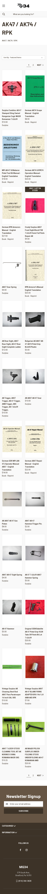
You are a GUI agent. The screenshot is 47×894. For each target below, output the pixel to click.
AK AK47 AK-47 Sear (33, 398)
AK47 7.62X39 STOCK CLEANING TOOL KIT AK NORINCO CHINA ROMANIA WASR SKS (11, 753)
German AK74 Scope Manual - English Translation (33, 113)
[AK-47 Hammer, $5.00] (12, 607)
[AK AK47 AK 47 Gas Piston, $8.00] (12, 499)
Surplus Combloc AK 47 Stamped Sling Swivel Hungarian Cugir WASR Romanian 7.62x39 (11, 114)
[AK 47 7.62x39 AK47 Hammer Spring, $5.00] (35, 553)
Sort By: (6, 57)
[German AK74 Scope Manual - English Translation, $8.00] (35, 88)
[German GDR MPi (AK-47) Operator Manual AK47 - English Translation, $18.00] (12, 439)
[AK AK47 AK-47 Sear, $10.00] (35, 376)
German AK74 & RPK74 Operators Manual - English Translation (34, 173)
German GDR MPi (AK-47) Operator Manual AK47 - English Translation (11, 465)
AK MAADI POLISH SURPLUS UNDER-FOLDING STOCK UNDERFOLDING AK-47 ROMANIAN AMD (34, 754)
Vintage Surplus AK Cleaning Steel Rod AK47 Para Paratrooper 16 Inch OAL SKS (11, 693)
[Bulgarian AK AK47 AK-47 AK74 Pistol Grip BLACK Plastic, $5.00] (35, 319)
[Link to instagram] (26, 850)
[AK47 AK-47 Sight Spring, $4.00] (12, 553)
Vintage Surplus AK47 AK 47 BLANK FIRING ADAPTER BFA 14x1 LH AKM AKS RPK (34, 693)
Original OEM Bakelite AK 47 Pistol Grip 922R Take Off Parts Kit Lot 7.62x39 (34, 633)
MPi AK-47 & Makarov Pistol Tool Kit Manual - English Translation (11, 173)
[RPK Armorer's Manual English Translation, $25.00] (35, 265)
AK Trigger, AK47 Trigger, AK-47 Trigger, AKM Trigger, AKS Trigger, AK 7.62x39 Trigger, (11, 404)
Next (39, 65)
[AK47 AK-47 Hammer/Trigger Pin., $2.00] (35, 499)
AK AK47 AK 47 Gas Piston (9, 522)
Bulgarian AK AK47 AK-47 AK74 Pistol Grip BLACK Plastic (34, 344)
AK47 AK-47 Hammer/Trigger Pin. (33, 522)
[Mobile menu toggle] (3, 5)
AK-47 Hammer (8, 629)
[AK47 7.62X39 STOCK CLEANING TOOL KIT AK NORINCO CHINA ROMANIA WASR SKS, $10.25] (12, 727)
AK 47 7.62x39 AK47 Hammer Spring (33, 576)
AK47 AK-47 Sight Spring (12, 575)
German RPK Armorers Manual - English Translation (11, 230)
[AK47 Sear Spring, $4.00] (12, 265)
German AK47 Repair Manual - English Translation (33, 464)
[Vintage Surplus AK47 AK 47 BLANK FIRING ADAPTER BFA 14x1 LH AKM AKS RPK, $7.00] (35, 667)
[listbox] (27, 58)
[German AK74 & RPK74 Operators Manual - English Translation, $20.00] (35, 148)
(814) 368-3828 (24, 881)
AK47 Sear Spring (9, 287)
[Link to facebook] (20, 850)
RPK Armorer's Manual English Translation (34, 288)
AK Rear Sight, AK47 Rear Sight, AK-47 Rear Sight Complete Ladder (11, 344)
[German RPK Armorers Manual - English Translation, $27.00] (12, 205)
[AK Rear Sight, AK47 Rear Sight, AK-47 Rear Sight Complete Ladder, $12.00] (12, 319)
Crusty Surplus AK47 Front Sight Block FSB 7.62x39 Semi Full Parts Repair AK (34, 231)
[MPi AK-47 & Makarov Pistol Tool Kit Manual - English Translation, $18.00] (12, 148)
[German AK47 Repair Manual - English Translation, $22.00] (35, 439)
